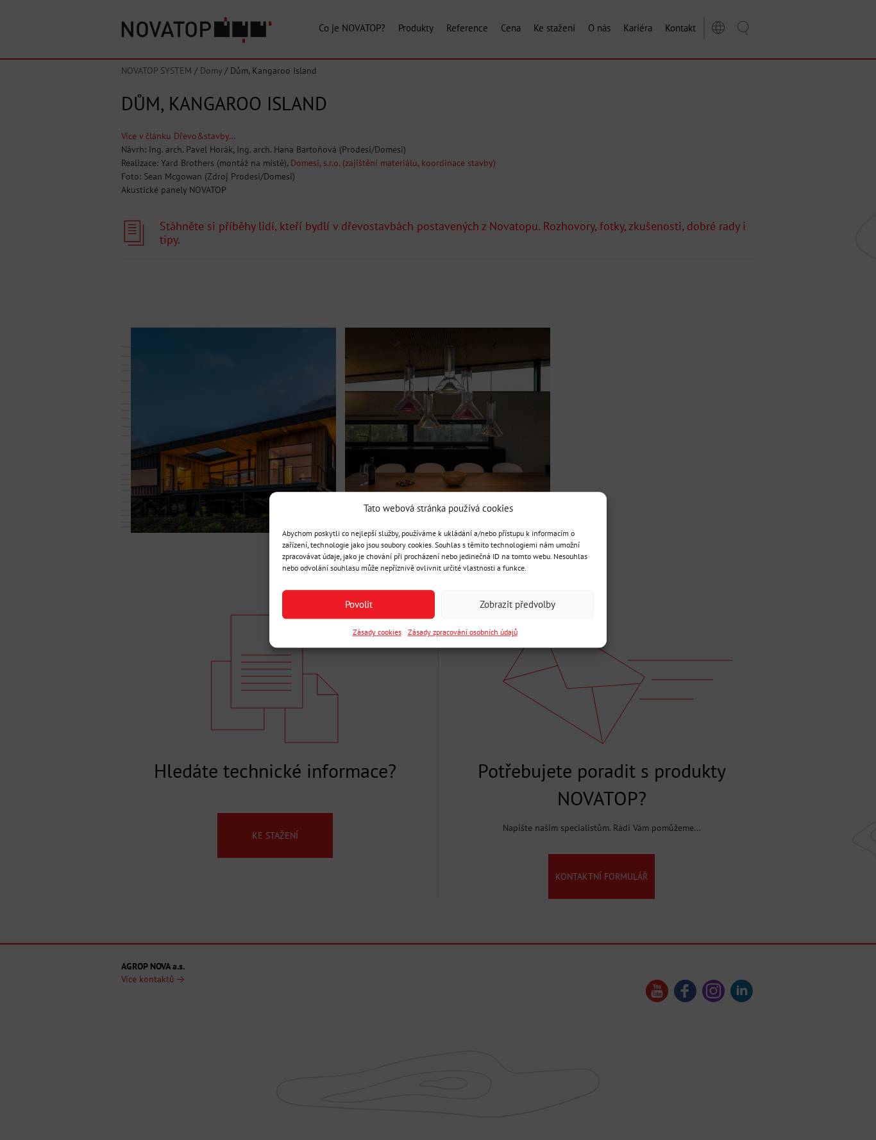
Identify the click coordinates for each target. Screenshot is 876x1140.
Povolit (359, 604)
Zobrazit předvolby (517, 604)
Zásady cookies (377, 632)
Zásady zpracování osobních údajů (463, 632)
